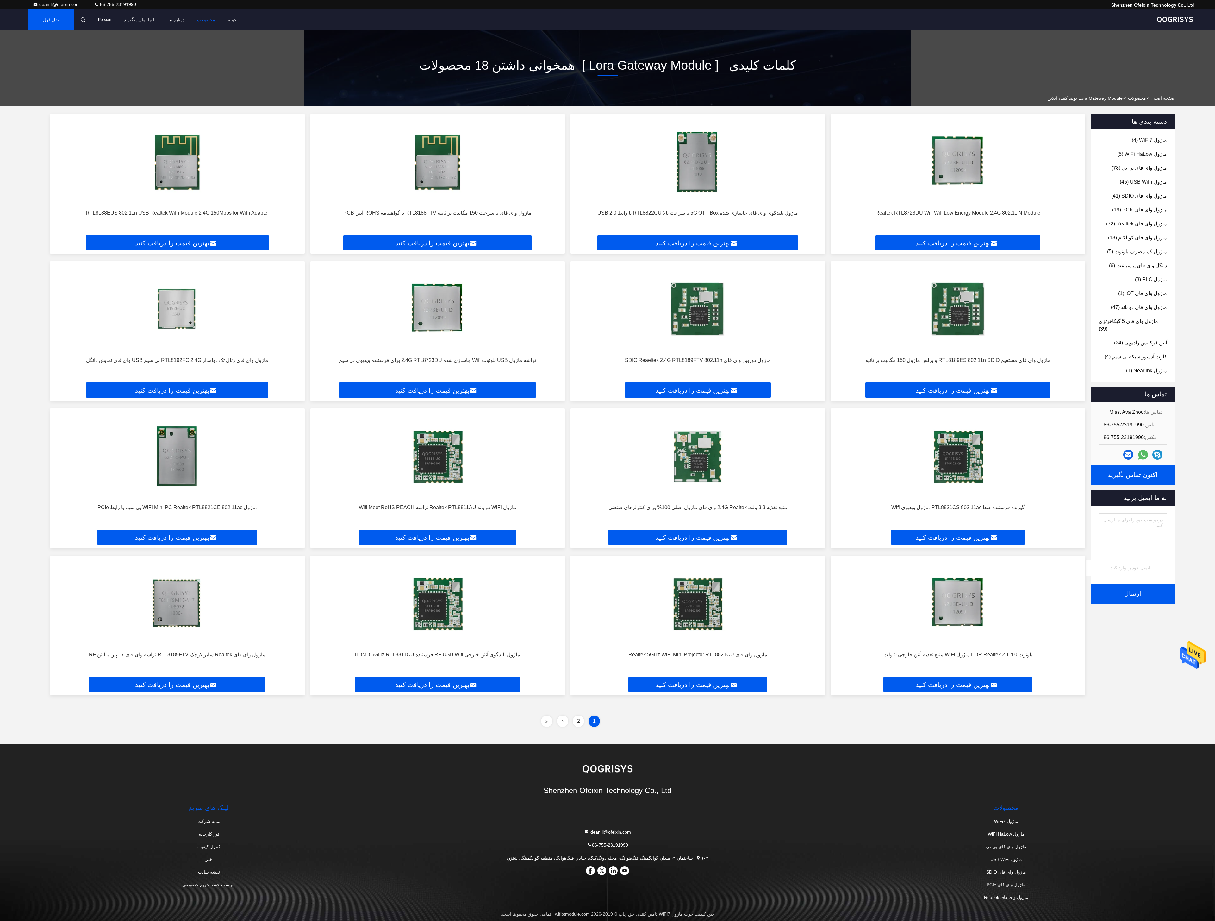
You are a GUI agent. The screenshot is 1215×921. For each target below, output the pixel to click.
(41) (1139, 196)
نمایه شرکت (209, 821)
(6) (1138, 265)
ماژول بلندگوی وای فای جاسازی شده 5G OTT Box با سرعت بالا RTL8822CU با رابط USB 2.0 (697, 213)
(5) (1142, 154)
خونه (232, 19)
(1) (1142, 293)
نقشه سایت (209, 871)
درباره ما (176, 19)
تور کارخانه (209, 833)
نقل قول (51, 19)
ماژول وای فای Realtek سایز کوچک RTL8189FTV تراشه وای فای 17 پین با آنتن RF (177, 654)
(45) (1143, 182)
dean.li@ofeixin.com (60, 4)
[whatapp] (1143, 454)
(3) (1151, 279)
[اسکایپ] (1157, 455)
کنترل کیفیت (209, 846)
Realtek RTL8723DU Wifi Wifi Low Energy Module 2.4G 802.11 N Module (957, 213)
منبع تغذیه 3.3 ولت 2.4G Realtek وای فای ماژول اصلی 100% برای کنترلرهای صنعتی (697, 507)
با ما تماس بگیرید (140, 19)
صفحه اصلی (1162, 98)
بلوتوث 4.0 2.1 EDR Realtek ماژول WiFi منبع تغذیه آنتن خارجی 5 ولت (957, 654)
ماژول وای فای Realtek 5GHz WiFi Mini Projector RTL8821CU (697, 654)
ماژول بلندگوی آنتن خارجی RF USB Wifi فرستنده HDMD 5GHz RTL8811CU (437, 654)
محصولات (206, 19)
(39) (1128, 325)
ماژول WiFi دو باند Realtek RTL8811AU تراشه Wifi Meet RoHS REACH (437, 507)
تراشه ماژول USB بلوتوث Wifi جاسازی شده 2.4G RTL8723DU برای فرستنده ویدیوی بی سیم (437, 360)
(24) (1140, 342)
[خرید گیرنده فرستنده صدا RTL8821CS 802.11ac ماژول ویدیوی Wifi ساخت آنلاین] (958, 456)
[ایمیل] (1128, 455)
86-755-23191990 (117, 4)
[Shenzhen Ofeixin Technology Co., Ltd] (1175, 19)
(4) (1149, 140)
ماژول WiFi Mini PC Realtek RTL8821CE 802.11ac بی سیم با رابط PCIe (177, 507)
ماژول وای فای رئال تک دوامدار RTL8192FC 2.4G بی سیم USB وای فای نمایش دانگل (177, 360)
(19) (1139, 209)
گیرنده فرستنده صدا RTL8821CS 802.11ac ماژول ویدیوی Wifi (958, 507)
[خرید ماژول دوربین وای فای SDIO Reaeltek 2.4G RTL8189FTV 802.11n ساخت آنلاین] (698, 309)
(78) (1139, 168)
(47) (1139, 307)
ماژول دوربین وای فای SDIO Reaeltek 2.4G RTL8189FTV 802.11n (698, 360)
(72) (1136, 223)
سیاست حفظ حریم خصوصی (209, 884)
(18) (1137, 237)
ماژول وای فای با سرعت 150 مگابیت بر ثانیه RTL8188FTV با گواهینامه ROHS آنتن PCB (437, 213)
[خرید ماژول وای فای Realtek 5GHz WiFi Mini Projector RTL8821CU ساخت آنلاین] (698, 603)
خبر (209, 859)
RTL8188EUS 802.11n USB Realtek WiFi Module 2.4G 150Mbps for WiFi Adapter (177, 213)
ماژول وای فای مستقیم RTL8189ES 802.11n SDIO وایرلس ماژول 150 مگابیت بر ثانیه (957, 360)
